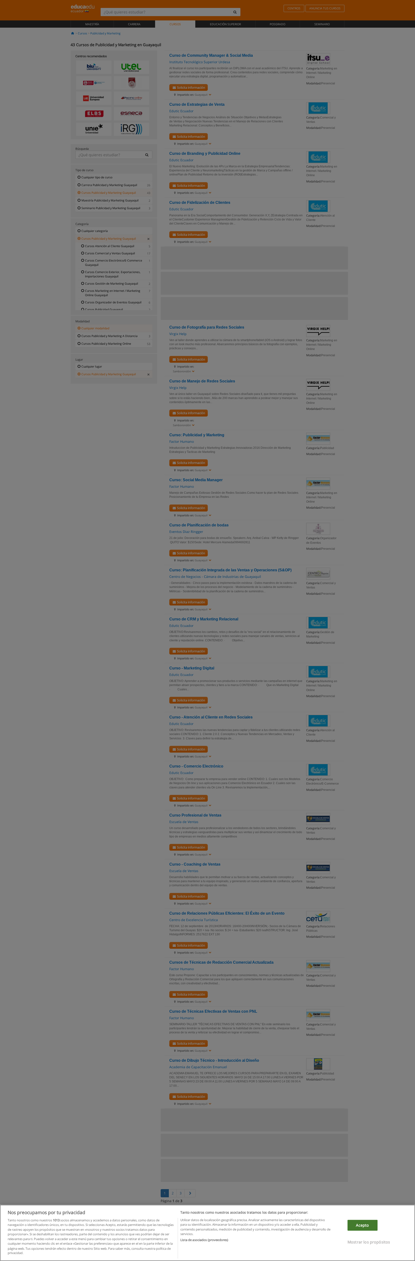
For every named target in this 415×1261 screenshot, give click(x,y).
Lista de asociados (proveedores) (204, 1240)
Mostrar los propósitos (369, 1242)
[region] (207, 1233)
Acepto (362, 1225)
